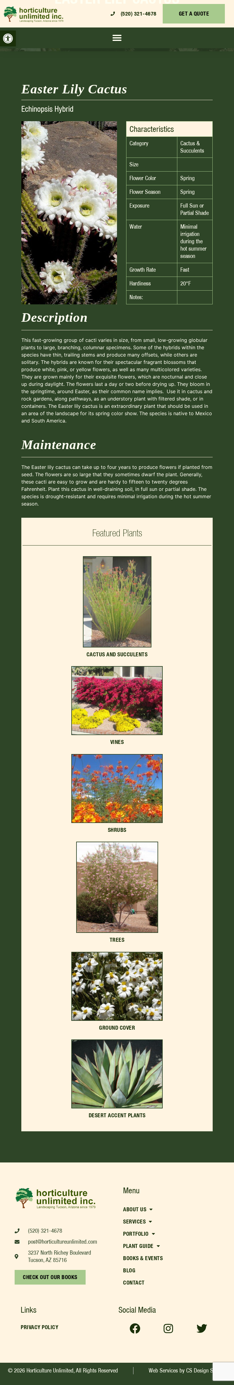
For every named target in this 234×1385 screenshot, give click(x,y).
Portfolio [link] (136, 1233)
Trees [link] (117, 939)
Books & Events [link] (143, 1258)
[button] (117, 38)
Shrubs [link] (117, 829)
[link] (8, 38)
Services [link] (134, 1221)
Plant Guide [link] (138, 1245)
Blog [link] (129, 1270)
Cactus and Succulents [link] (117, 654)
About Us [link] (134, 1209)
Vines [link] (117, 741)
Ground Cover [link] (117, 1027)
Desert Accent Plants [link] (117, 1115)
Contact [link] (134, 1282)
